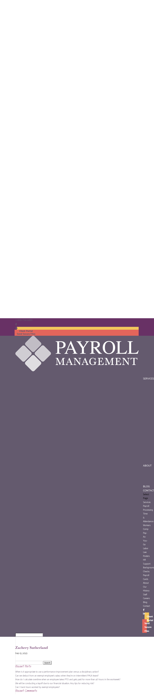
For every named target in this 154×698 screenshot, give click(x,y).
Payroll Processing (148, 508)
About (146, 583)
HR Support (147, 442)
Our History (147, 471)
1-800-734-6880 (23, 320)
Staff (145, 477)
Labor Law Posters (147, 432)
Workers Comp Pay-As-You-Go (147, 413)
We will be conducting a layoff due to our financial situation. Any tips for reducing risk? (54, 683)
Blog (145, 602)
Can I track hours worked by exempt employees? (37, 687)
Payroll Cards (147, 459)
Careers (147, 481)
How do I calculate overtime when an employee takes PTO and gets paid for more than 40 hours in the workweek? (67, 679)
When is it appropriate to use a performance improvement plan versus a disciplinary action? (57, 671)
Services (147, 502)
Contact (146, 606)
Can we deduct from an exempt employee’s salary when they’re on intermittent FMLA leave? (57, 675)
